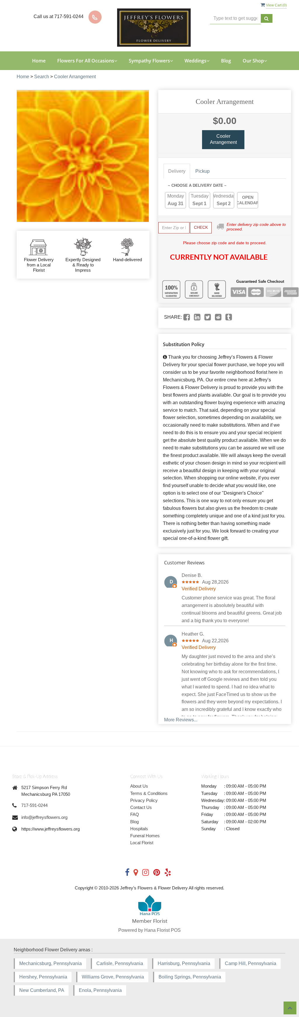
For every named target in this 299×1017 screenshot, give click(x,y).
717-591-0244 (34, 805)
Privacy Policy (144, 800)
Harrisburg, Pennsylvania (184, 963)
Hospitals (139, 828)
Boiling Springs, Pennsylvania (190, 976)
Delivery (176, 171)
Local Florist (141, 842)
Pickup (202, 171)
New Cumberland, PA (41, 990)
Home (39, 60)
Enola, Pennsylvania (100, 990)
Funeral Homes (145, 835)
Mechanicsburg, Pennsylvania (50, 963)
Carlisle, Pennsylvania (119, 963)
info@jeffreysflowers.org (44, 817)
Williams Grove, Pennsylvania (113, 976)
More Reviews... (180, 719)
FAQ (134, 814)
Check (201, 227)
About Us (139, 786)
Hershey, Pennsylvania (43, 976)
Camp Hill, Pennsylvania (250, 963)
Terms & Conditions (149, 793)
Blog (226, 60)
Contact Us (141, 807)
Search (41, 76)
